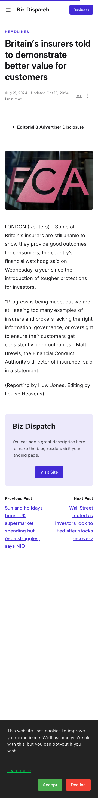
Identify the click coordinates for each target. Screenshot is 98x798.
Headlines (17, 31)
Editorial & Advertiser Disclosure (50, 127)
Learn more (19, 770)
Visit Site (49, 472)
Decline (78, 784)
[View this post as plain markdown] (79, 96)
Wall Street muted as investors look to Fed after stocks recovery (74, 523)
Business (81, 10)
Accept (50, 784)
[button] (8, 10)
